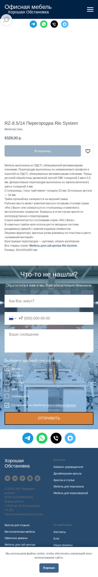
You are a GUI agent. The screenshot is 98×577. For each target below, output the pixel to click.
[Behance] (15, 478)
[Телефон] (54, 24)
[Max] (64, 24)
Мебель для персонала (69, 486)
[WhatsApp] (43, 24)
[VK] (7, 478)
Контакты (60, 532)
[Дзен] (30, 478)
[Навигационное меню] (90, 9)
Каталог (60, 460)
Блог (56, 538)
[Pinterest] (22, 478)
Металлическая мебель (20, 531)
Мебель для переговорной (71, 493)
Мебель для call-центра (20, 544)
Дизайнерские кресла (68, 473)
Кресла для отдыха (17, 525)
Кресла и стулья (64, 480)
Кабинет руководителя (68, 467)
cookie (40, 553)
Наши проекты (63, 545)
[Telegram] (33, 24)
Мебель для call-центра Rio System (53, 245)
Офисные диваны (16, 538)
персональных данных (61, 405)
